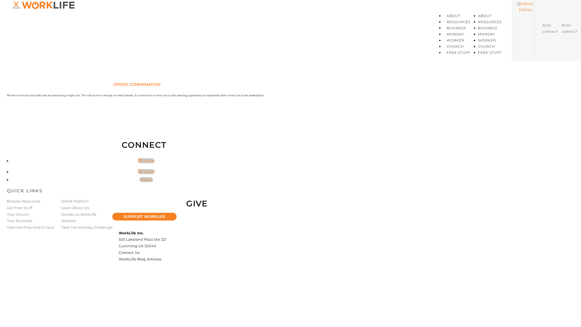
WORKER (456, 40)
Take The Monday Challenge (86, 227)
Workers (68, 221)
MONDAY (455, 34)
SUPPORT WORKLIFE (144, 216)
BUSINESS (456, 28)
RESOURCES (458, 22)
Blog (546, 25)
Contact (550, 31)
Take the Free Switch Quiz (30, 227)
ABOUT (453, 16)
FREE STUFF (458, 52)
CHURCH (455, 46)
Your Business (19, 221)
